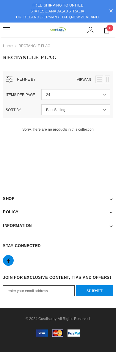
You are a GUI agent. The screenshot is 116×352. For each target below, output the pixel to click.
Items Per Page (20, 95)
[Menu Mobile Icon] (6, 29)
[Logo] (58, 29)
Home (8, 46)
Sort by (13, 110)
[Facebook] (8, 260)
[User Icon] (90, 30)
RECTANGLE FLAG (34, 46)
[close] (111, 11)
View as (84, 80)
